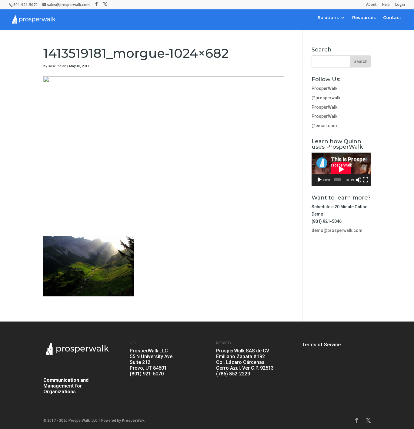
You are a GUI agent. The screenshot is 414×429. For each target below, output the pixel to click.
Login (400, 5)
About (371, 5)
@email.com (324, 125)
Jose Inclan (57, 66)
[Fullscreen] (365, 180)
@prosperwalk (326, 97)
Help (386, 5)
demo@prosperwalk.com (337, 230)
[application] (341, 169)
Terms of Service (321, 345)
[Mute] (359, 180)
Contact (392, 17)
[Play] (319, 180)
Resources (364, 17)
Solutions (328, 17)
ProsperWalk (324, 88)
